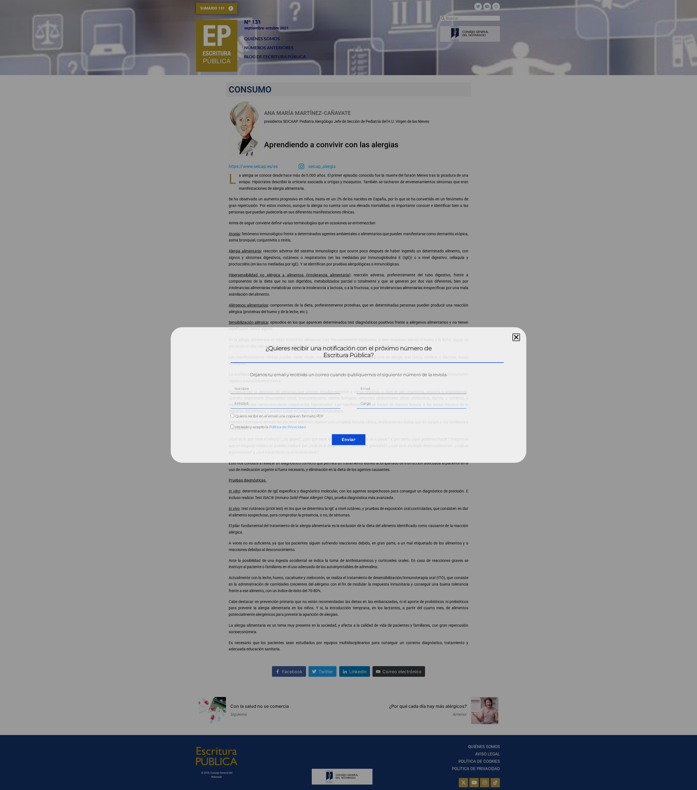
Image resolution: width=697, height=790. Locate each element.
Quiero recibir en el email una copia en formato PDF (279, 416)
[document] (348, 395)
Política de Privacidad (287, 427)
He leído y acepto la (270, 427)
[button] (516, 337)
